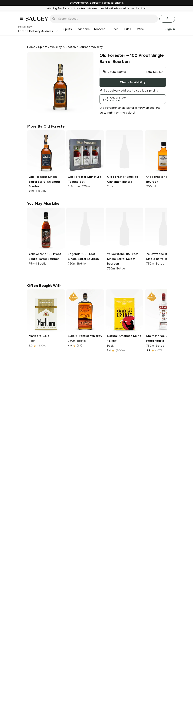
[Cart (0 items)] (167, 19)
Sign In (170, 29)
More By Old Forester (46, 126)
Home (31, 47)
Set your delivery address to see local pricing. (97, 2)
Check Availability (133, 82)
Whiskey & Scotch (63, 47)
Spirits (42, 47)
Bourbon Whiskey (91, 47)
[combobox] (106, 19)
